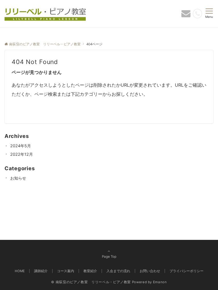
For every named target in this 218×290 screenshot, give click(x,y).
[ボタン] (185, 15)
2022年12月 (21, 154)
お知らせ (18, 178)
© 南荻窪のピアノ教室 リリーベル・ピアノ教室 (91, 282)
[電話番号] (197, 13)
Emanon (160, 282)
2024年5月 (20, 145)
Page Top (109, 257)
